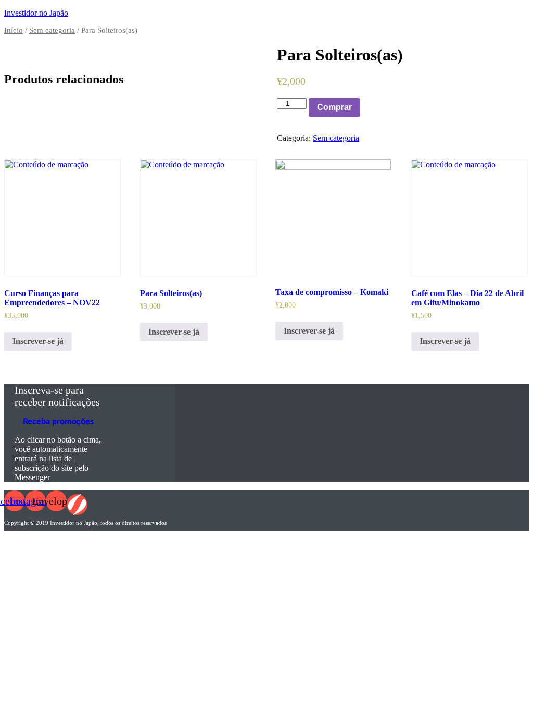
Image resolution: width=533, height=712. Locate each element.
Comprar (334, 107)
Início (13, 30)
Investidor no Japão (36, 12)
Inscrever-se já (38, 341)
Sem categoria (52, 30)
